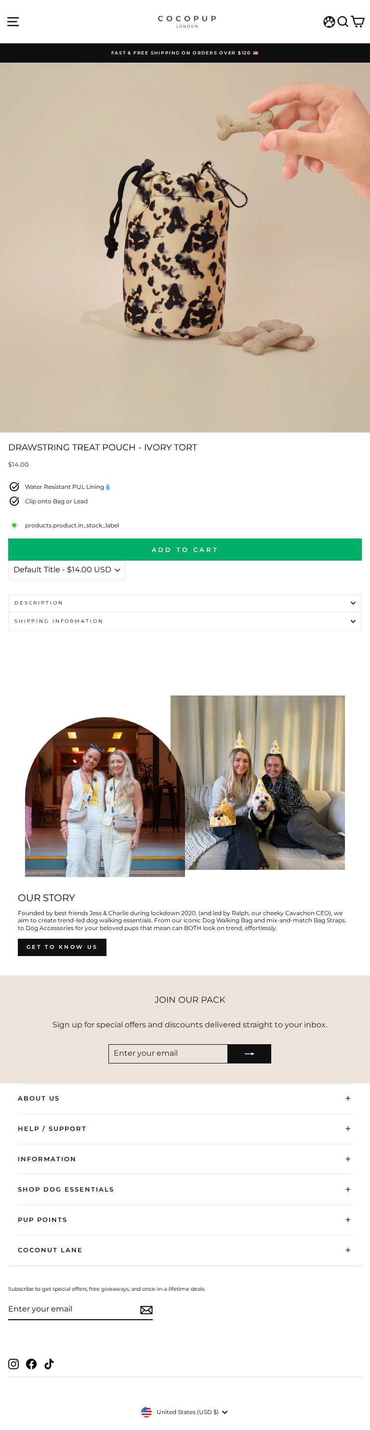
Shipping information (58, 621)
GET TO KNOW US (62, 947)
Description (39, 602)
